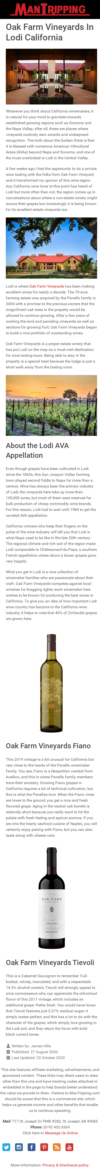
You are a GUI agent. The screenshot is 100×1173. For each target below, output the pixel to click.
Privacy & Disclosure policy (65, 1165)
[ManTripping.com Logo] (50, 9)
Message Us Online (61, 1133)
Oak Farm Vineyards (46, 286)
